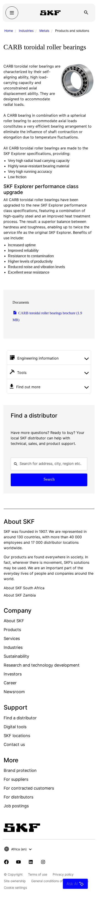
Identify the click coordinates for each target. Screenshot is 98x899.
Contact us (14, 744)
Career (10, 682)
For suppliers (16, 779)
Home (8, 31)
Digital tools (15, 726)
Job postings (16, 805)
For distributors (18, 797)
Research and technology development (42, 665)
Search (49, 479)
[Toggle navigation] (11, 13)
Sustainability (16, 656)
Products (12, 629)
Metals (44, 31)
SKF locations (17, 735)
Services (12, 638)
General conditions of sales (51, 881)
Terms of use (37, 874)
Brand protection (20, 770)
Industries (26, 31)
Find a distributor (20, 717)
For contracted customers (29, 788)
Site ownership (15, 881)
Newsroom (14, 691)
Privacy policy (63, 874)
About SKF (14, 620)
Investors (13, 674)
